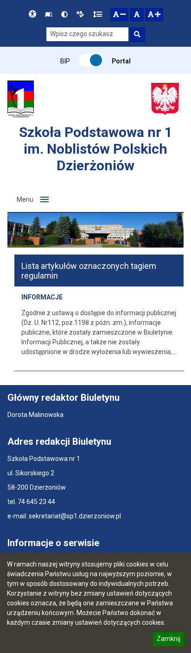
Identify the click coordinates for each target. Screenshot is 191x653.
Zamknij (168, 640)
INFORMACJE (42, 297)
